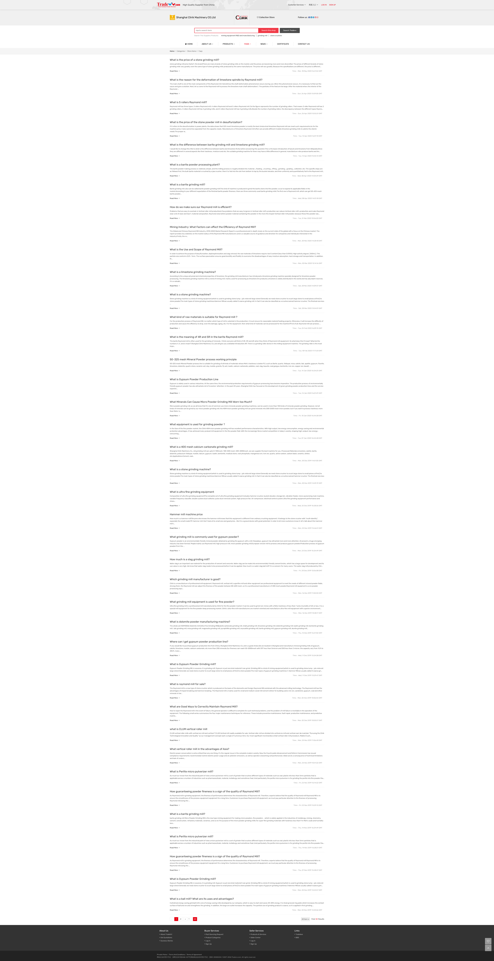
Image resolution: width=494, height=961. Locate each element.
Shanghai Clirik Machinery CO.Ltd (196, 17)
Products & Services (258, 934)
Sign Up (254, 944)
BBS (297, 937)
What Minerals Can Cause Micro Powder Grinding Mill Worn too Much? (211, 401)
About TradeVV (166, 934)
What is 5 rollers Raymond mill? (188, 102)
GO (195, 919)
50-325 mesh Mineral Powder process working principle (203, 359)
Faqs (246, 44)
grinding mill (262, 36)
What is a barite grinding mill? (187, 184)
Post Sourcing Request (214, 934)
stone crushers (276, 36)
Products (228, 44)
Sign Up (209, 944)
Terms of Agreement (194, 954)
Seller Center (256, 937)
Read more (174, 71)
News (263, 44)
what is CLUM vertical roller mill (188, 729)
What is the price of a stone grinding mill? (194, 59)
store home (191, 51)
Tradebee (299, 934)
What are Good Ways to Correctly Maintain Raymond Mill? (204, 706)
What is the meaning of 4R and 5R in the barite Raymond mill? (207, 336)
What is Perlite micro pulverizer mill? (191, 771)
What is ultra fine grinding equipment (192, 491)
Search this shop (269, 30)
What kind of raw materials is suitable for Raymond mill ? (203, 316)
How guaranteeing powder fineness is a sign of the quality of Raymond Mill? (215, 791)
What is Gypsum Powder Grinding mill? (193, 664)
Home (190, 44)
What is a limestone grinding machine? (193, 271)
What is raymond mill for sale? (188, 684)
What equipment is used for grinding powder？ (198, 424)
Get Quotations (166, 937)
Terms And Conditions (177, 954)
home (172, 51)
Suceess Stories (167, 941)
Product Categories (213, 937)
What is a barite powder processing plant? (195, 164)
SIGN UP (332, 5)
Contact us (304, 44)
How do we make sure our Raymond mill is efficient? (201, 207)
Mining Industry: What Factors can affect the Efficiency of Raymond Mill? (213, 226)
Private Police (162, 954)
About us (206, 44)
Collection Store (267, 17)
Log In (208, 941)
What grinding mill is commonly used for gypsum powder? (204, 536)
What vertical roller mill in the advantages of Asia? (199, 749)
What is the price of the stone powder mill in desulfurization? (206, 122)
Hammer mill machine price (186, 514)
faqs (200, 51)
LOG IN (324, 5)
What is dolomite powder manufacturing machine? (200, 621)
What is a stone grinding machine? (190, 294)
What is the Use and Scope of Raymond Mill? (196, 249)
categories (181, 51)
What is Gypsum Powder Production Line (194, 379)
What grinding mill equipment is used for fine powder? (202, 601)
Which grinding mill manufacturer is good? (195, 579)
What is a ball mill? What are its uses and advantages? (202, 898)
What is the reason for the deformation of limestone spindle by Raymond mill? (216, 79)
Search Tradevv (289, 30)
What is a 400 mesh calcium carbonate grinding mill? (201, 446)
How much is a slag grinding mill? (190, 559)
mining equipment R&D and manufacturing (238, 36)
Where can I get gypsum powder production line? (199, 641)
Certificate (283, 44)
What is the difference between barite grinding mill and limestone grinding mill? (217, 144)
